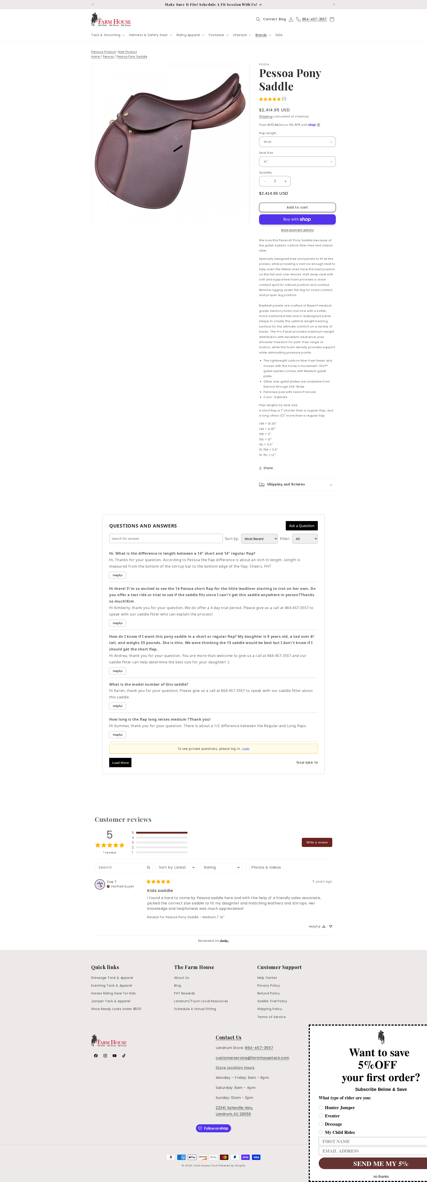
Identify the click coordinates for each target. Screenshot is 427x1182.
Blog (282, 19)
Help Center (267, 977)
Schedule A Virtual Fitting (195, 1009)
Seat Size (266, 153)
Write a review (317, 842)
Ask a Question (301, 525)
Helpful (117, 575)
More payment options (297, 230)
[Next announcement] (334, 4)
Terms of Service (271, 1017)
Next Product (127, 52)
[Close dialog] (423, 1028)
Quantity (265, 172)
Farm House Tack (205, 1165)
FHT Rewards (184, 993)
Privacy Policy (268, 985)
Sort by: (232, 538)
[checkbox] (266, 867)
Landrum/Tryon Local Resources (201, 1001)
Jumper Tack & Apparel (111, 1001)
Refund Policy (268, 993)
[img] (120, 886)
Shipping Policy (269, 1009)
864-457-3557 (259, 1047)
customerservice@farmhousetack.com (252, 1057)
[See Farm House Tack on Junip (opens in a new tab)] (224, 941)
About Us (181, 977)
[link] (273, 99)
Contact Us (229, 1037)
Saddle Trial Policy (272, 1001)
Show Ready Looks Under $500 (116, 1009)
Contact (270, 19)
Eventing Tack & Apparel (111, 985)
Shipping (266, 116)
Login (245, 748)
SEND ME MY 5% (354, 1163)
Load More (120, 762)
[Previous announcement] (93, 4)
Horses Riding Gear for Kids (113, 993)
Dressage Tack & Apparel (112, 977)
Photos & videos (266, 867)
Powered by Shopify (231, 1165)
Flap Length (267, 133)
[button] (108, 35)
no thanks (355, 1176)
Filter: (285, 538)
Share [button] (268, 468)
